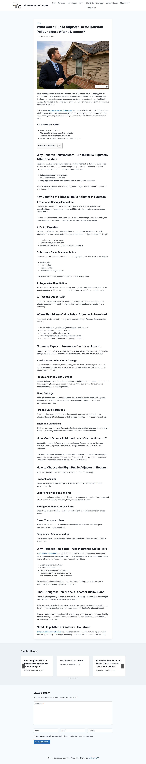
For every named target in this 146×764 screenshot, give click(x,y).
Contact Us (91, 8)
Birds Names (125, 3)
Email (64, 731)
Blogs (39, 23)
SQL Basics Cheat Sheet (71, 660)
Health (81, 3)
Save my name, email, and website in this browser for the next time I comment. (64, 736)
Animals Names (112, 3)
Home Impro (72, 3)
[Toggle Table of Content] (58, 146)
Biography (100, 3)
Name (36, 731)
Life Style (90, 3)
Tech (54, 3)
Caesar (41, 36)
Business (61, 3)
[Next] (122, 666)
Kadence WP (93, 758)
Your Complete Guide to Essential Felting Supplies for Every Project (36, 663)
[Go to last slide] (23, 666)
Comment (39, 704)
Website (92, 731)
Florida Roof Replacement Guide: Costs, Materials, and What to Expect (108, 663)
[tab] (69, 678)
